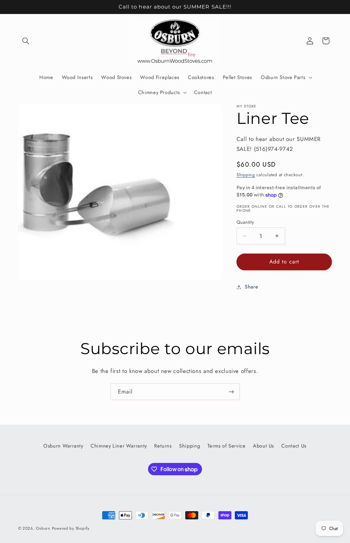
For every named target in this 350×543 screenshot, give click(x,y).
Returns (163, 446)
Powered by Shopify (71, 528)
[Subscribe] (231, 391)
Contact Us (293, 446)
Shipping (246, 175)
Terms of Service (226, 446)
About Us (263, 446)
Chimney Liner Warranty (119, 446)
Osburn (43, 528)
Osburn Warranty (63, 446)
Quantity (245, 222)
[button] (26, 41)
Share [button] (251, 286)
